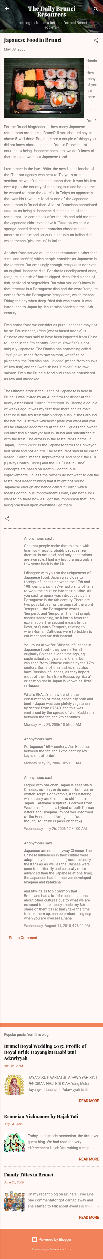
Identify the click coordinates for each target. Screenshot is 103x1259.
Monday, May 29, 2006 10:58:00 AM (52, 763)
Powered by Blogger (55, 1239)
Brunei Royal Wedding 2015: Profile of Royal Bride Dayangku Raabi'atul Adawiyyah (45, 1052)
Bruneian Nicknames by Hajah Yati (41, 1116)
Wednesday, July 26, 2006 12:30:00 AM (55, 828)
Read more (89, 1101)
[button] (96, 41)
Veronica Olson (63, 1249)
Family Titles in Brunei (28, 1175)
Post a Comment (23, 937)
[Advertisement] (51, 980)
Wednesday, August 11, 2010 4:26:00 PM (57, 925)
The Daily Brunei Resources (51, 11)
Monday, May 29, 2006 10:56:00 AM (52, 724)
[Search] (96, 10)
